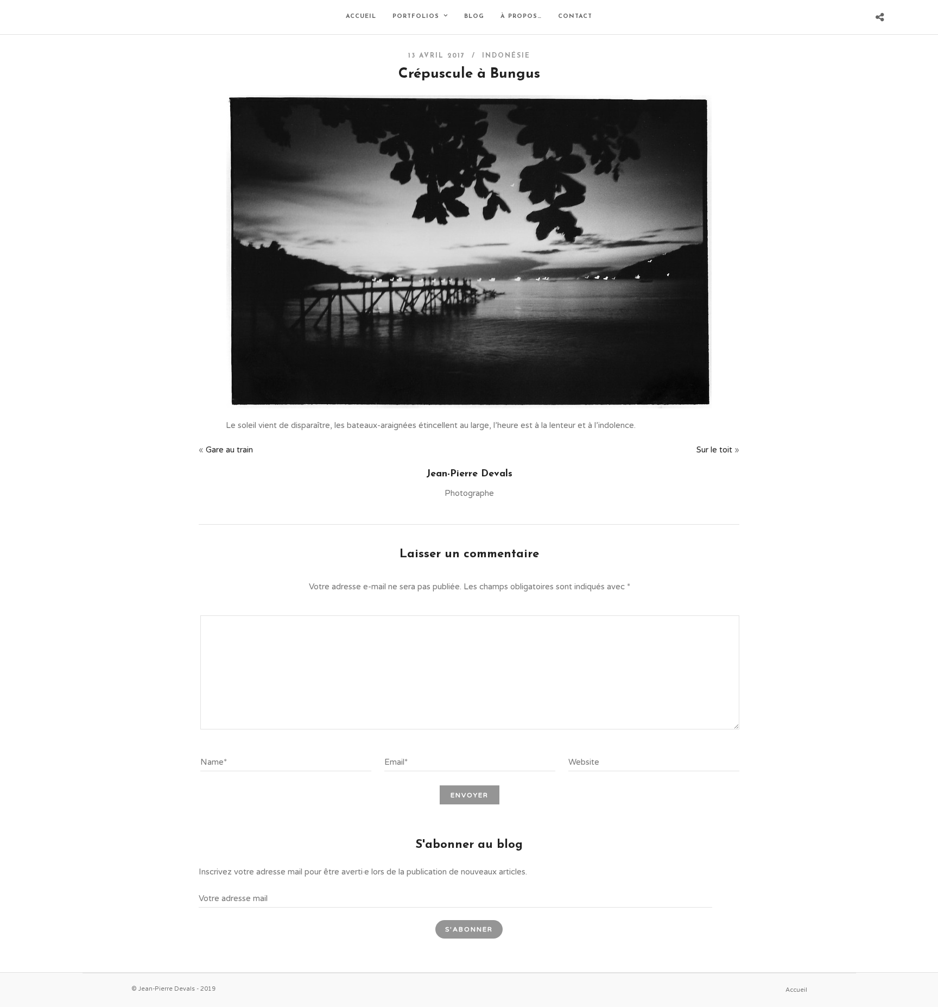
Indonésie (506, 56)
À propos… (521, 17)
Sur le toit (714, 450)
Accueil (361, 17)
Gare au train (229, 450)
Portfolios (415, 17)
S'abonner (469, 929)
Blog (474, 17)
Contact (575, 17)
